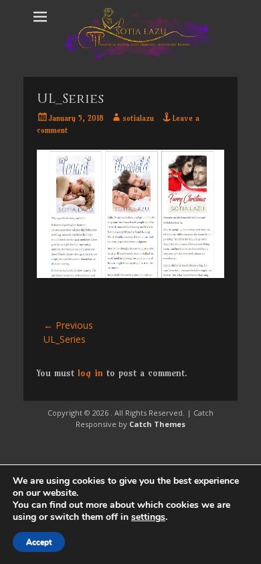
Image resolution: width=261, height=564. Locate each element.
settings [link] (148, 517)
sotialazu (138, 118)
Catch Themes (157, 424)
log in (90, 373)
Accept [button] (39, 542)
